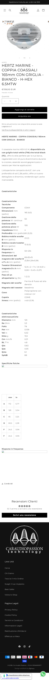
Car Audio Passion (19, 665)
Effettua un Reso (12, 636)
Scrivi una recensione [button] (24, 515)
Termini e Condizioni (14, 620)
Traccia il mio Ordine (14, 579)
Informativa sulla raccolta (10, 678)
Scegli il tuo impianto (14, 584)
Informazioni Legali (13, 626)
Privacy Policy (11, 610)
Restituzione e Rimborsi (15, 631)
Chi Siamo (9, 573)
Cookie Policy (11, 615)
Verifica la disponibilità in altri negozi (18, 130)
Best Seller (10, 589)
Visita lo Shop (11, 595)
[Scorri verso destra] (29, 58)
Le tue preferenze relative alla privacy (19, 675)
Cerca (7, 568)
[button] (4, 10)
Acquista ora (24, 116)
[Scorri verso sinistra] (19, 58)
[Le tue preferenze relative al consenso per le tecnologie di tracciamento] (4, 676)
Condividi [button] (8, 484)
